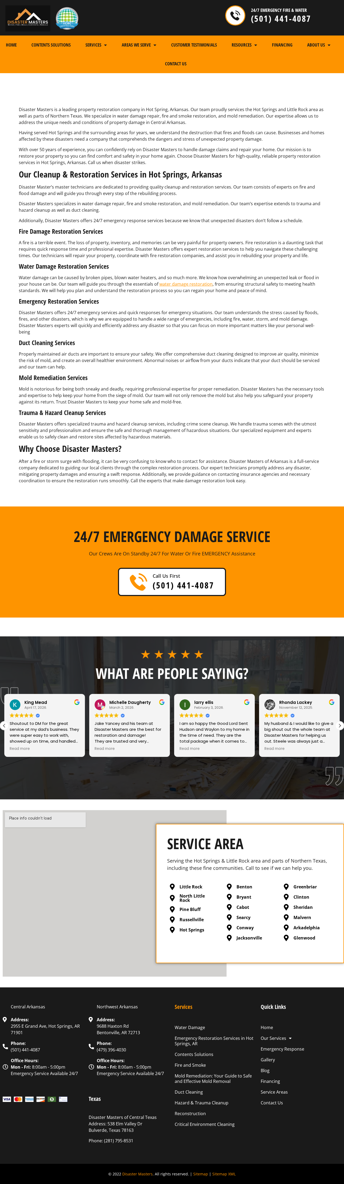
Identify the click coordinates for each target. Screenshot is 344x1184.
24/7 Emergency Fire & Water (279, 10)
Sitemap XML (224, 1173)
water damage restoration (186, 284)
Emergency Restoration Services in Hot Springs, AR (214, 1041)
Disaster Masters (137, 1173)
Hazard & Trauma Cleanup (201, 1103)
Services (93, 45)
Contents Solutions (51, 45)
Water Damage (190, 1027)
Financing (282, 45)
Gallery (268, 1060)
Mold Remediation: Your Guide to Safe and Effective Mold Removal (213, 1078)
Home (11, 45)
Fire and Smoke (190, 1065)
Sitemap (200, 1173)
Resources (242, 45)
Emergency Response (282, 1049)
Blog (265, 1070)
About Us (316, 45)
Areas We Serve (136, 45)
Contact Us (176, 64)
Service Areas (274, 1092)
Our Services (273, 1038)
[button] (340, 726)
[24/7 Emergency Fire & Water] (235, 15)
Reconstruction (190, 1113)
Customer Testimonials (194, 45)
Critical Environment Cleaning (205, 1124)
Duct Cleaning (189, 1092)
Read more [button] (20, 748)
